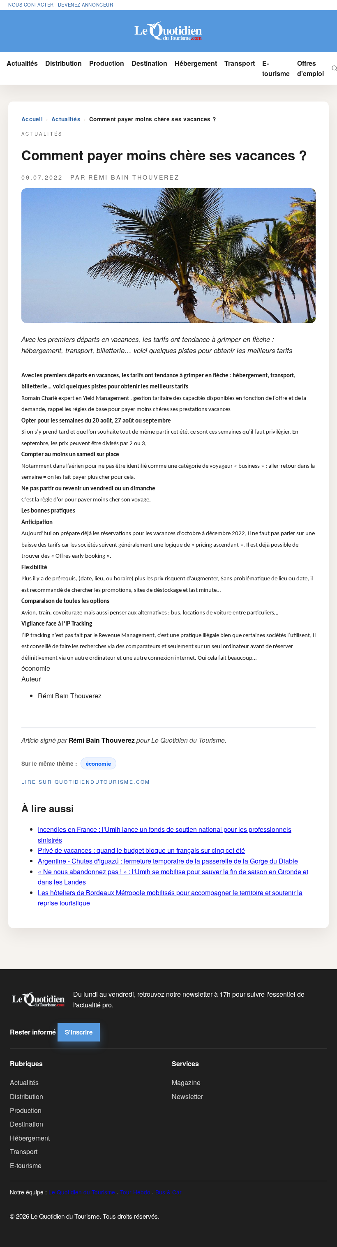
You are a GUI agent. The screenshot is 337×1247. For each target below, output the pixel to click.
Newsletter (187, 1096)
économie (98, 763)
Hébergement (196, 63)
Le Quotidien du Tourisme (81, 1192)
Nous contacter (31, 4)
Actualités (22, 63)
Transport (239, 63)
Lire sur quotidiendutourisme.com (85, 781)
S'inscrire (78, 1032)
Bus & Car (168, 1192)
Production (106, 63)
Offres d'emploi (310, 68)
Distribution (63, 63)
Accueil (32, 119)
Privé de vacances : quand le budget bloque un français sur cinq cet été (141, 850)
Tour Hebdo (135, 1192)
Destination (149, 63)
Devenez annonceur (85, 4)
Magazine (186, 1082)
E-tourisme (276, 68)
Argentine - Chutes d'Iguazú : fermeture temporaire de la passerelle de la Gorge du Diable (168, 861)
